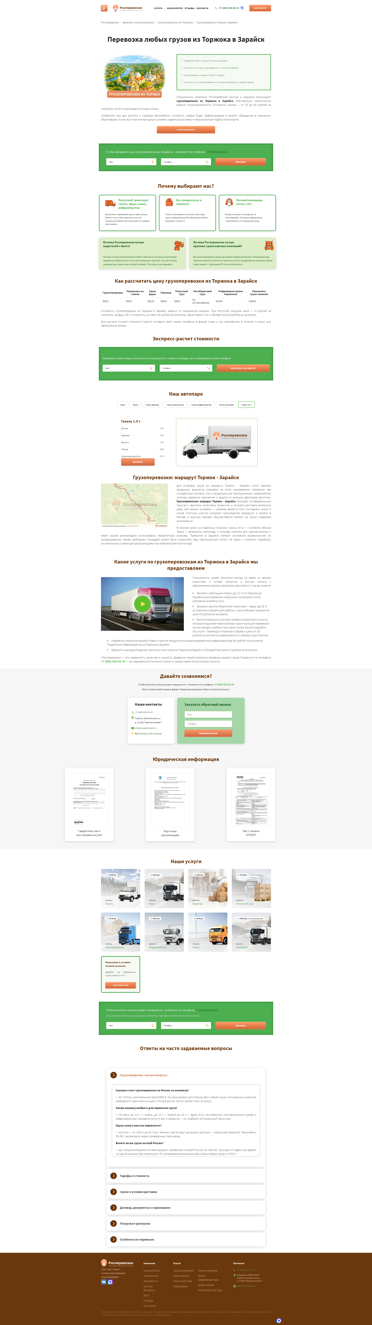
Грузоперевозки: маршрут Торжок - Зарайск (204, 75)
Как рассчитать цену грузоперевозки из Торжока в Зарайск (211, 67)
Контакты (202, 8)
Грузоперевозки (183, 1270)
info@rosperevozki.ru (145, 728)
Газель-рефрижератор (201, 404)
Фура (122, 404)
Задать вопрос (260, 8)
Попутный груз (182, 1281)
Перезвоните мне (208, 733)
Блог (146, 1295)
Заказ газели (181, 1275)
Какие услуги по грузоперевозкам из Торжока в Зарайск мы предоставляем (219, 82)
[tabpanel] (105, 804)
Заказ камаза (206, 1285)
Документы (151, 1281)
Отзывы (189, 8)
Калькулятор (175, 8)
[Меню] (104, 8)
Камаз (135, 404)
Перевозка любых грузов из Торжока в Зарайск (206, 60)
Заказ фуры (180, 1286)
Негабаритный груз (210, 1290)
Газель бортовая (226, 404)
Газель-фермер (152, 404)
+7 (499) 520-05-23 (217, 152)
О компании (151, 1275)
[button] (120, 985)
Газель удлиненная (175, 404)
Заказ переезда (207, 1270)
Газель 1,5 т (247, 404)
